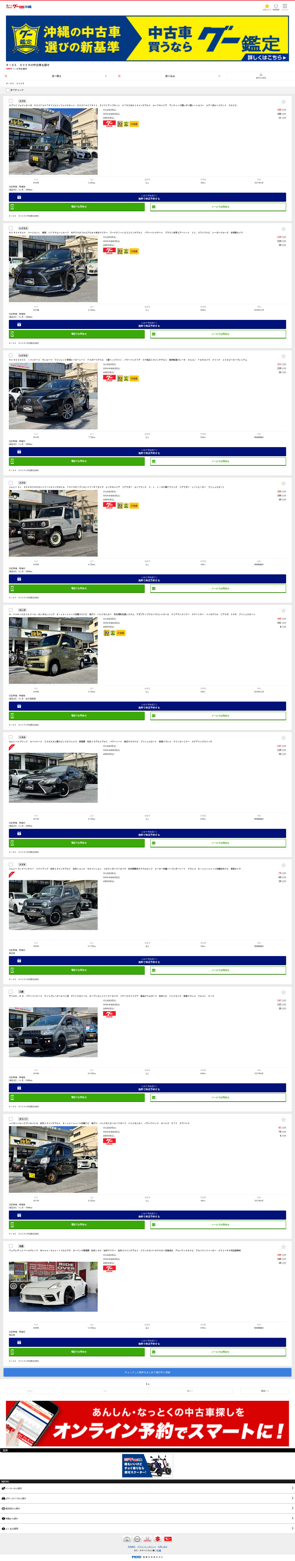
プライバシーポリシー (146, 1547)
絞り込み (170, 76)
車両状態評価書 (134, 124)
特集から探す (11, 1518)
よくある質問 (11, 1529)
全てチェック (17, 90)
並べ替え (56, 76)
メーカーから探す (13, 1488)
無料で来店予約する (149, 197)
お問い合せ (162, 1547)
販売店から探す (12, 1508)
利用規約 (131, 1547)
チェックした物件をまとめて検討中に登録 (147, 1372)
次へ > (190, 1391)
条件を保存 (261, 78)
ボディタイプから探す (15, 1498)
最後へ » (265, 1391)
